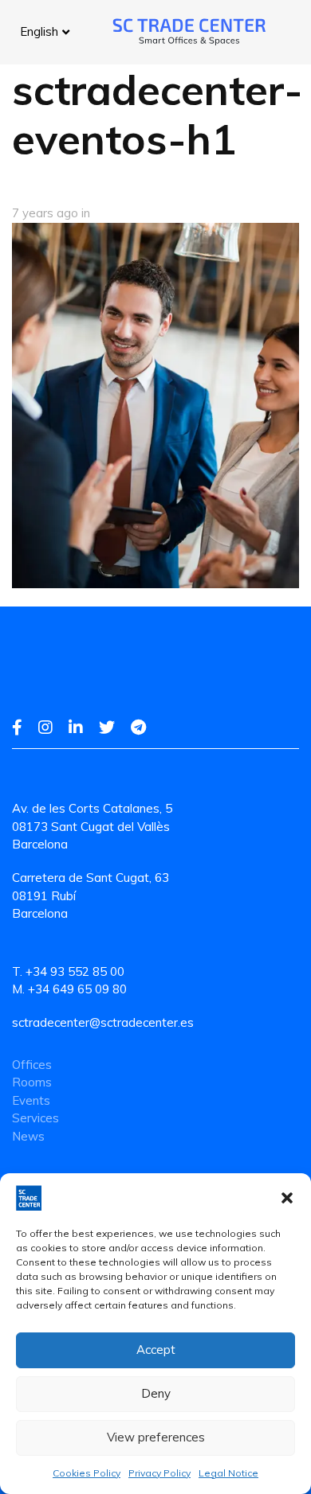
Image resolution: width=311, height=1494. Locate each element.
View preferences (156, 1437)
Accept (155, 1349)
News (28, 1136)
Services (35, 1117)
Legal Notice (228, 1473)
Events (31, 1100)
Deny (156, 1393)
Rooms (32, 1082)
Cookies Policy (86, 1473)
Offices (32, 1064)
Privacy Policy (159, 1473)
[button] (287, 1198)
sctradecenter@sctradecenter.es (103, 1022)
